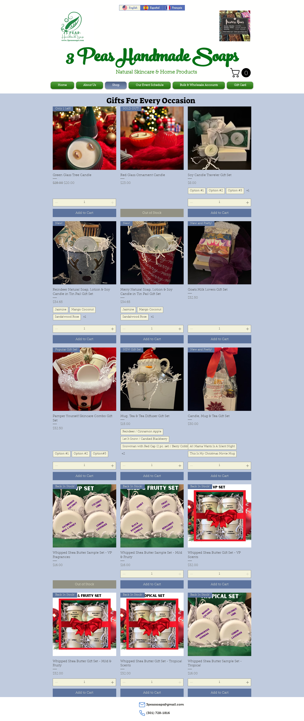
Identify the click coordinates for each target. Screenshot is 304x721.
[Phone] (142, 713)
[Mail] (142, 705)
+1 (247, 190)
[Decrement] (56, 202)
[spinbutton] (84, 202)
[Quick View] (219, 138)
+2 (123, 453)
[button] (241, 72)
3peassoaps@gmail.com (165, 704)
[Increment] (112, 202)
